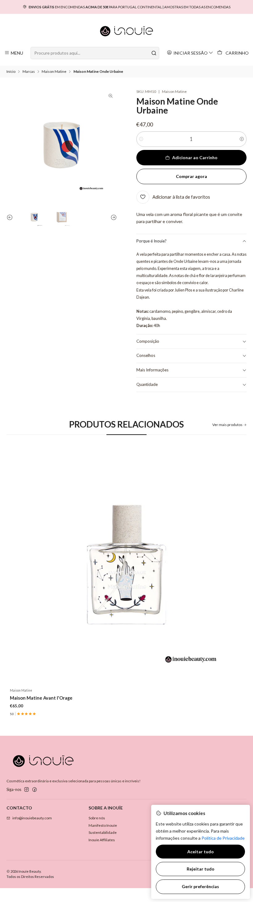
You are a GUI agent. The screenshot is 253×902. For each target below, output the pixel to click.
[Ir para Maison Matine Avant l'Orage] (126, 565)
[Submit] (154, 53)
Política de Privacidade (223, 838)
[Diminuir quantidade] (141, 139)
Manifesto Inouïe (103, 825)
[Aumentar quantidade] (241, 139)
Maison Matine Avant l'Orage (41, 698)
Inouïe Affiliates (102, 840)
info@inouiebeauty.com (32, 818)
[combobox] (95, 53)
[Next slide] (112, 217)
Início (10, 71)
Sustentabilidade (103, 832)
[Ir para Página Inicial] (126, 31)
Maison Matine (54, 71)
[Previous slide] (11, 217)
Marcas (29, 71)
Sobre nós (97, 818)
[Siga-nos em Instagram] (26, 789)
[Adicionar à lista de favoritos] (236, 564)
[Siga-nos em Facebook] (34, 789)
